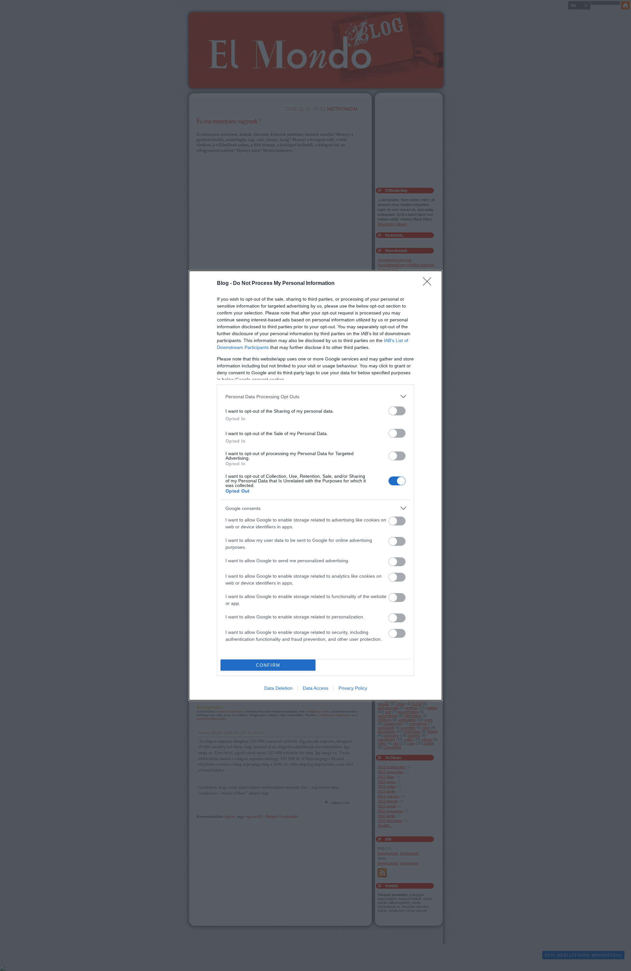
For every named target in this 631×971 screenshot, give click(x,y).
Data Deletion (278, 688)
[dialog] (315, 485)
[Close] (429, 283)
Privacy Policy (353, 688)
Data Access (315, 688)
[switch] (397, 410)
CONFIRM (268, 665)
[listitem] (315, 396)
